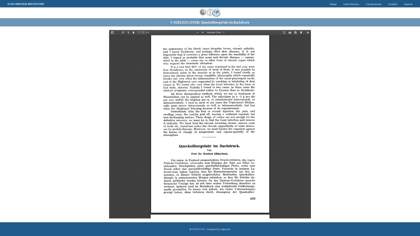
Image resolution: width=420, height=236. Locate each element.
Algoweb (226, 229)
